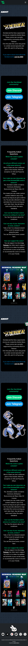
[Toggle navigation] (25, 2)
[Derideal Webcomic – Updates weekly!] (3, 2)
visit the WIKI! (18, 57)
